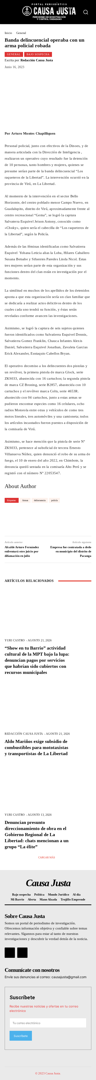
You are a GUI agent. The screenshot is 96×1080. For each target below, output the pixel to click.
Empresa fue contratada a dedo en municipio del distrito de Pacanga (70, 551)
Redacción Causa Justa (37, 60)
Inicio (8, 33)
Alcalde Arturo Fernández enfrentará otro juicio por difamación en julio (22, 551)
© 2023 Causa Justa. (48, 1073)
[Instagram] (22, 953)
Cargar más (46, 857)
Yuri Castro (15, 640)
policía (54, 500)
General (21, 33)
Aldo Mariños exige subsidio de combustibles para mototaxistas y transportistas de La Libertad (36, 747)
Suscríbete (22, 997)
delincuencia (39, 500)
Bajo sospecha (38, 54)
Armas (25, 500)
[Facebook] (10, 953)
